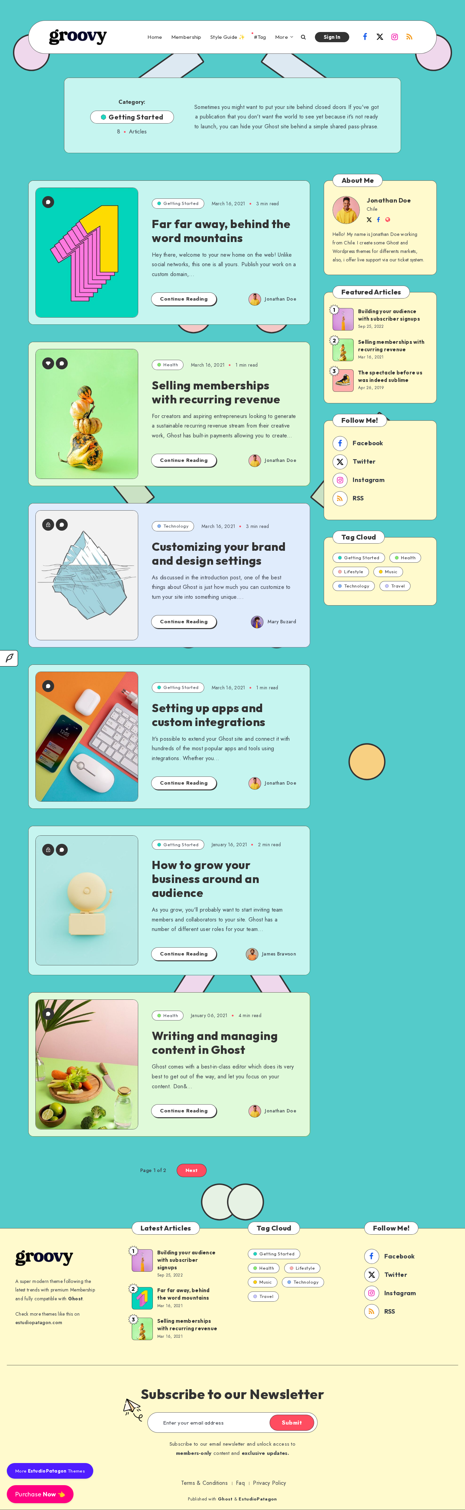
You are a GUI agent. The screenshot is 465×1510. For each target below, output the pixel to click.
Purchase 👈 (40, 1494)
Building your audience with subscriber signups (389, 315)
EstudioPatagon (258, 1499)
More (281, 37)
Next (192, 1170)
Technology (176, 526)
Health (170, 364)
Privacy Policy (269, 1483)
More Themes (50, 1471)
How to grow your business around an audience (205, 878)
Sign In (332, 37)
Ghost (225, 1499)
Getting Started (181, 203)
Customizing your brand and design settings (219, 553)
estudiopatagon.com (38, 1322)
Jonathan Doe (389, 200)
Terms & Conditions (204, 1483)
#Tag (260, 37)
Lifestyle (354, 571)
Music (391, 571)
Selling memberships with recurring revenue (216, 392)
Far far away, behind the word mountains (221, 230)
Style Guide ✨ (227, 37)
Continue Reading (184, 299)
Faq (240, 1483)
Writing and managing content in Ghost (215, 1042)
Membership (186, 37)
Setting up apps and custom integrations (209, 715)
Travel (398, 586)
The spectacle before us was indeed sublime (390, 376)
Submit (292, 1422)
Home (154, 37)
